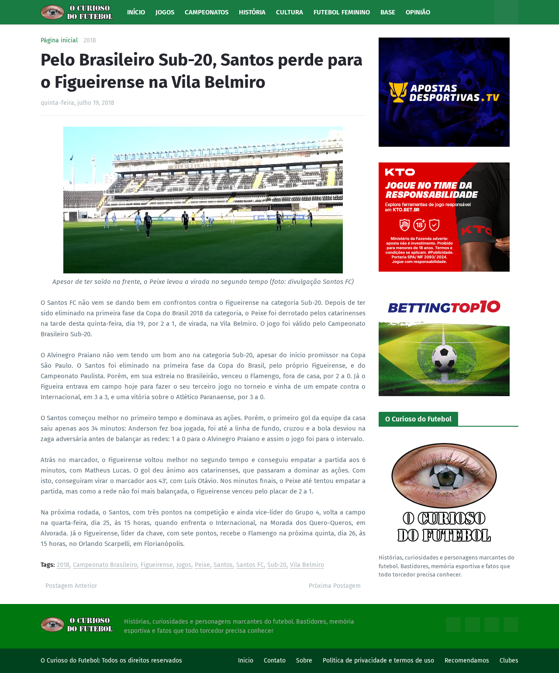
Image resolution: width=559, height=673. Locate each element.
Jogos (183, 565)
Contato (275, 660)
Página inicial (59, 41)
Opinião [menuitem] (418, 12)
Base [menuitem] (387, 12)
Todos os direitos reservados (142, 660)
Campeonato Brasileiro (105, 565)
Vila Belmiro (307, 565)
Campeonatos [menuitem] (206, 12)
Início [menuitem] (136, 12)
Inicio (245, 660)
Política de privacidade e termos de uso (378, 660)
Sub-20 (276, 565)
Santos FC (250, 565)
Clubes (509, 660)
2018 (89, 41)
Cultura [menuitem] (289, 12)
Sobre (304, 660)
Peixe (202, 565)
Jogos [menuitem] (164, 12)
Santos (223, 565)
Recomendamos (467, 660)
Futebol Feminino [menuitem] (342, 12)
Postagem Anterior (71, 586)
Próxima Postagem (335, 586)
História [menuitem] (252, 12)
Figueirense (157, 565)
